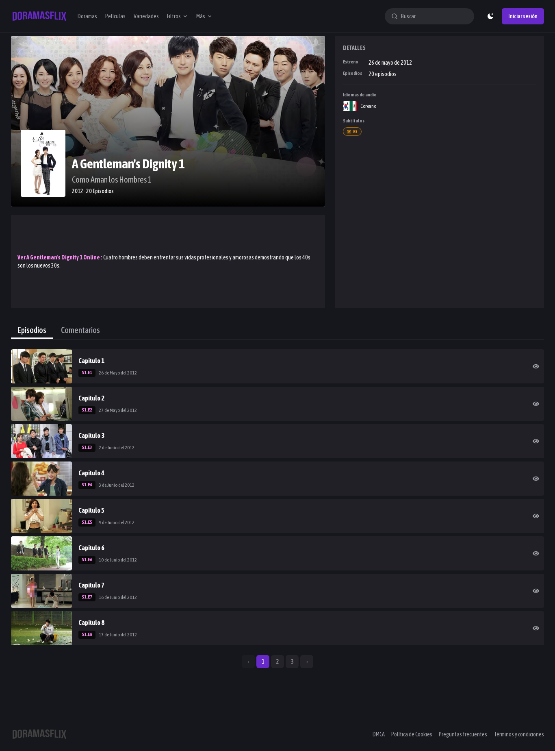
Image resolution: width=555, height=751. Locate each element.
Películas (115, 16)
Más (200, 16)
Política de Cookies (411, 734)
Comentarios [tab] (80, 330)
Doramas (87, 16)
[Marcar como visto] (536, 366)
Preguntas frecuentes (463, 734)
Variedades (146, 16)
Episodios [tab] (31, 330)
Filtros (174, 16)
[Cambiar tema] (490, 16)
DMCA (379, 734)
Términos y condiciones (519, 734)
